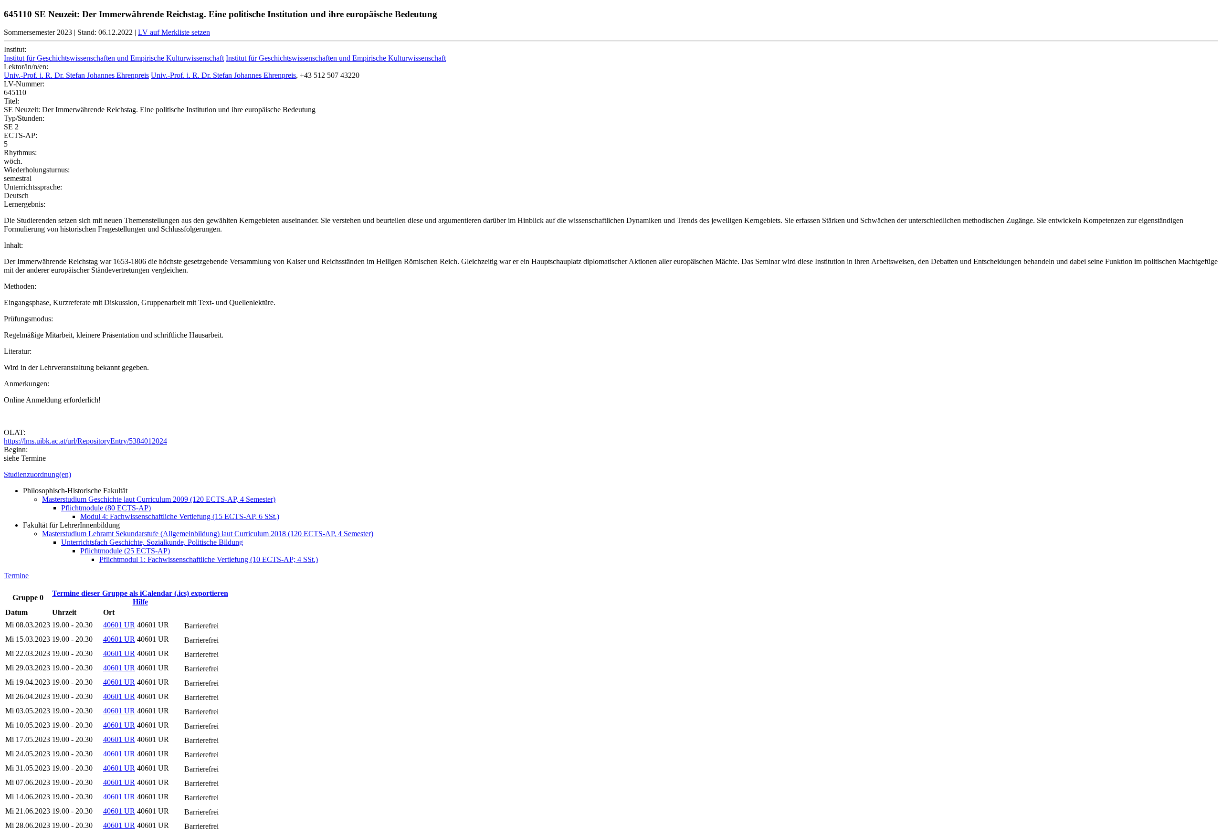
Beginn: (16, 449)
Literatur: (18, 351)
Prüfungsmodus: (28, 319)
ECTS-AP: (20, 135)
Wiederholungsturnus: (37, 170)
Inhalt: (13, 245)
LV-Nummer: (24, 84)
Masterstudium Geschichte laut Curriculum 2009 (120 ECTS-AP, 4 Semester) (158, 499)
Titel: (11, 101)
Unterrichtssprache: (33, 187)
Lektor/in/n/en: (26, 67)
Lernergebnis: (24, 204)
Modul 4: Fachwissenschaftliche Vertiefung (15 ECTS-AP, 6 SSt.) (179, 516)
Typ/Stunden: (24, 118)
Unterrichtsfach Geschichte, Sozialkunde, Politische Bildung (152, 542)
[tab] (611, 474)
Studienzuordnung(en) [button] (37, 474)
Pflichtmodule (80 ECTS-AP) (106, 508)
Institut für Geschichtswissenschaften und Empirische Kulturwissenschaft (114, 58)
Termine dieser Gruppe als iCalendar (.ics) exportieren (140, 593)
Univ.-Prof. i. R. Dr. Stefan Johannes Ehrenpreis (76, 75)
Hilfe (140, 602)
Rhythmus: (20, 152)
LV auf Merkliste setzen (174, 32)
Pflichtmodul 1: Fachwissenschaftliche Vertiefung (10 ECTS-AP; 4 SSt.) (208, 559)
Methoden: (20, 286)
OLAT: (14, 432)
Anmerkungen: (26, 384)
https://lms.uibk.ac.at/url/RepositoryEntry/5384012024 (85, 441)
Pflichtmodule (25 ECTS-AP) (125, 551)
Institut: (15, 49)
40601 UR (119, 625)
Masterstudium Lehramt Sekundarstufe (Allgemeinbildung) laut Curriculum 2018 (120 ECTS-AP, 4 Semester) (207, 534)
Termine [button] (16, 576)
